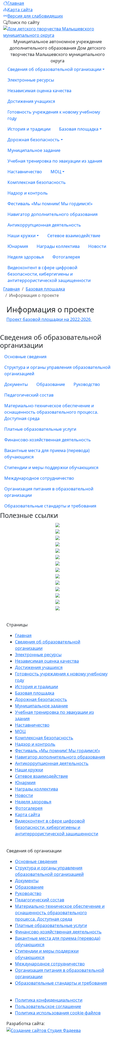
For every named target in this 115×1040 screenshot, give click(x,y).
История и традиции (29, 129)
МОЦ (20, 731)
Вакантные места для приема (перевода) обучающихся (47, 454)
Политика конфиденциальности (48, 1000)
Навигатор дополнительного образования (52, 214)
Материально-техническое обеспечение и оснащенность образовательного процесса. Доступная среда (51, 412)
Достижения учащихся (31, 101)
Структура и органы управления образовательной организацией (57, 370)
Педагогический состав (28, 395)
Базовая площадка (34, 693)
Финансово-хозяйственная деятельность (47, 440)
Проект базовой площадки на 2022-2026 (49, 319)
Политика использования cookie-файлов (58, 1013)
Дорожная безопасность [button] (33, 140)
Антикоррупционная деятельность (44, 225)
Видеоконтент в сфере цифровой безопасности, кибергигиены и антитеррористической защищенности (49, 274)
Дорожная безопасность (41, 699)
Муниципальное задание (33, 150)
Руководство (87, 384)
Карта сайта (20, 10)
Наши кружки (29, 770)
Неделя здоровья (25, 257)
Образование (50, 384)
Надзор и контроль (27, 193)
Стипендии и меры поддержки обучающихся (51, 467)
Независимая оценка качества (39, 91)
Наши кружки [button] (21, 236)
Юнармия (17, 246)
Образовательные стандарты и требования (50, 506)
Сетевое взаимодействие (73, 236)
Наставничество (24, 172)
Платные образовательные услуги (40, 429)
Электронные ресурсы (30, 80)
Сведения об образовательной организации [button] (54, 69)
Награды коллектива (58, 246)
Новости (97, 246)
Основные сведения (25, 357)
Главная (15, 3)
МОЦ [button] (56, 172)
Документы (16, 384)
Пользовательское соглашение (48, 1006)
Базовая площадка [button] (78, 129)
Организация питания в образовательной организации (48, 492)
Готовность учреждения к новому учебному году (53, 115)
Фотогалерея (66, 257)
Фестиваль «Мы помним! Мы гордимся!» (50, 204)
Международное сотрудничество (39, 478)
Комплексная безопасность (36, 182)
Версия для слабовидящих (35, 16)
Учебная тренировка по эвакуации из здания (54, 161)
